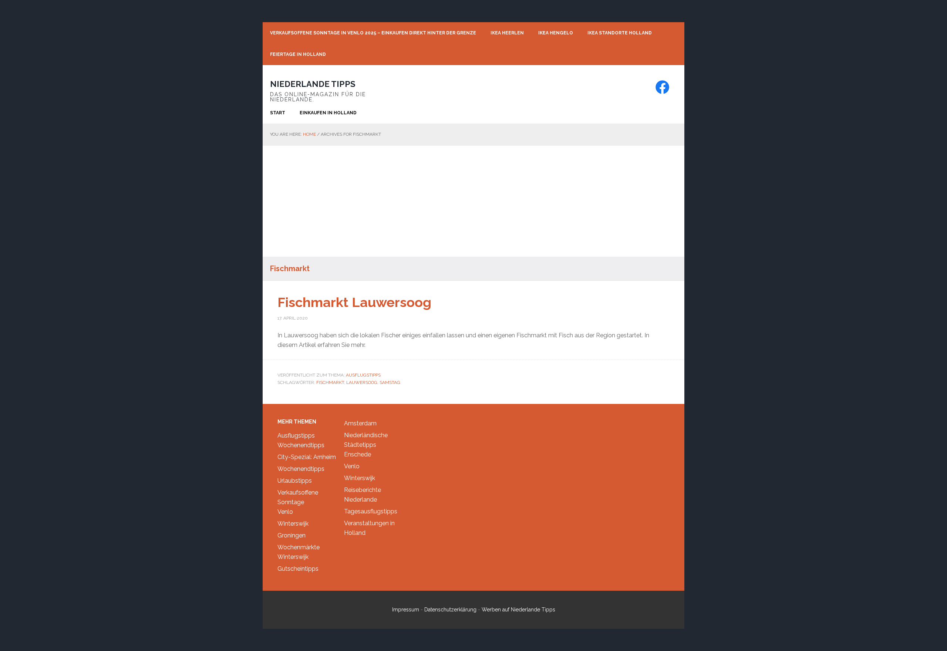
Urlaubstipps (294, 480)
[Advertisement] (473, 201)
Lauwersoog (361, 382)
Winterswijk (293, 523)
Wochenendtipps (300, 445)
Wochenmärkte (298, 547)
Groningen (291, 535)
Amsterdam (360, 423)
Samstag (390, 382)
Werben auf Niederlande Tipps (518, 610)
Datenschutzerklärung (450, 610)
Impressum (405, 610)
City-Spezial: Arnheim (306, 457)
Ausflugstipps (363, 375)
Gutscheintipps (298, 568)
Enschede (357, 454)
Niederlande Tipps (312, 84)
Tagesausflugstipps (370, 511)
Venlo (285, 511)
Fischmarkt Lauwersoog (354, 302)
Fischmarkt (330, 382)
